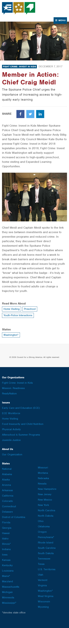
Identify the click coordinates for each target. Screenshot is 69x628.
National (7, 469)
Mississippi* (9, 603)
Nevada (42, 483)
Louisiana (7, 570)
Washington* (11, 335)
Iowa (4, 554)
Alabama (7, 474)
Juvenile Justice (11, 440)
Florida (6, 522)
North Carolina (46, 510)
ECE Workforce (11, 413)
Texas (41, 564)
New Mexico (45, 499)
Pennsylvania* (46, 537)
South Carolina (46, 548)
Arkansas (7, 490)
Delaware (7, 511)
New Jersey (44, 494)
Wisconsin (44, 601)
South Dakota (46, 553)
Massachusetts (10, 586)
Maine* (6, 576)
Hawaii (6, 533)
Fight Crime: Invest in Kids (19, 66)
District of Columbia (13, 517)
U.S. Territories (46, 569)
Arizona (6, 485)
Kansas (6, 560)
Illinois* (6, 544)
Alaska (6, 479)
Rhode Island (45, 542)
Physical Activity (11, 429)
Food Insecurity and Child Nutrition (22, 424)
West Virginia (45, 596)
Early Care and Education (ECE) (21, 408)
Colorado (7, 501)
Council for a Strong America (19, 8)
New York (43, 505)
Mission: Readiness (13, 388)
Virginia (42, 585)
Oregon (42, 532)
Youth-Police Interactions (18, 315)
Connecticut (9, 506)
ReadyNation (9, 393)
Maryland (7, 581)
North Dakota (45, 515)
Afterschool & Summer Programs (21, 434)
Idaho (5, 538)
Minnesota (8, 597)
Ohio (41, 521)
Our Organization (12, 454)
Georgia (6, 528)
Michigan (7, 592)
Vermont (42, 580)
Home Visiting (12, 309)
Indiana (6, 549)
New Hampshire (47, 489)
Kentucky (7, 565)
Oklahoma (44, 526)
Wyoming (43, 607)
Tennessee (44, 558)
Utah (40, 574)
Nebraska (43, 478)
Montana (43, 473)
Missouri (43, 467)
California (7, 495)
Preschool (30, 309)
